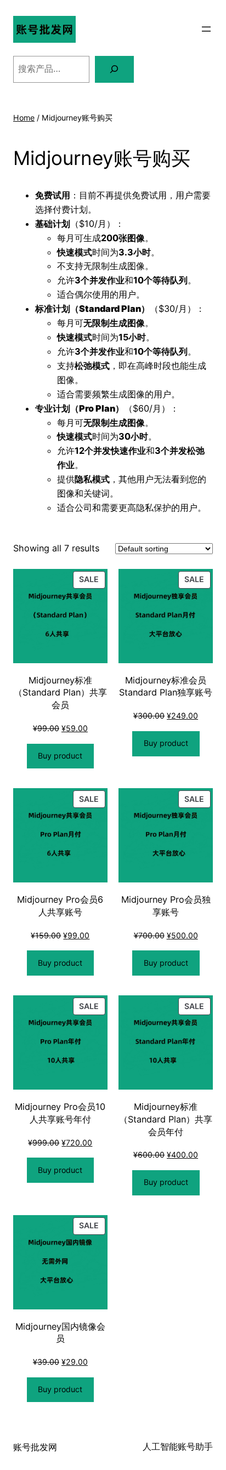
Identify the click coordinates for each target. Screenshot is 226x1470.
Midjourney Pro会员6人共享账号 (60, 906)
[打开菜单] (206, 29)
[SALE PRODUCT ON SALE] (60, 614)
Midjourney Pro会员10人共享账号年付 (60, 1113)
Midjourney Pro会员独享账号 (166, 906)
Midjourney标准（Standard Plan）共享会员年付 (165, 1119)
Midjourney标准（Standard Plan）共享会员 (60, 692)
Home (24, 117)
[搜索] (114, 69)
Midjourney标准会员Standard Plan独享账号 (165, 686)
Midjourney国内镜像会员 (60, 1332)
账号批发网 (35, 1446)
